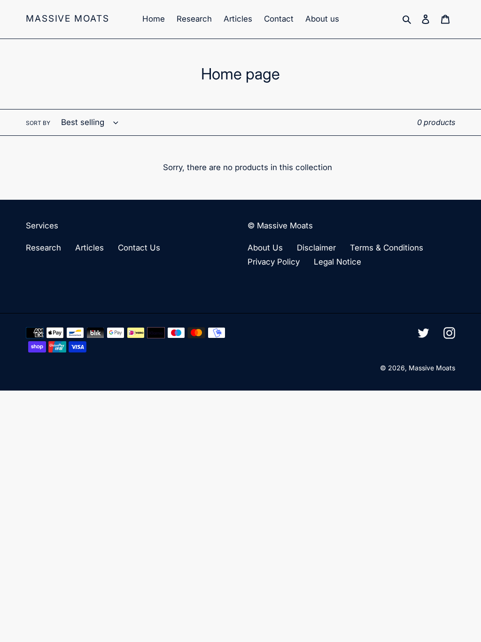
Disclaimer (316, 247)
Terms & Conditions (386, 247)
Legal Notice (337, 261)
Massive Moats (67, 19)
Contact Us (139, 247)
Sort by (38, 122)
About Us (265, 247)
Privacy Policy (274, 261)
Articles (89, 247)
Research (43, 247)
